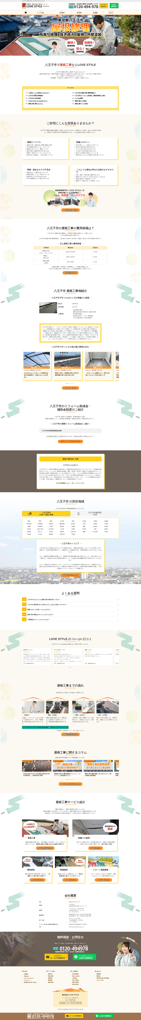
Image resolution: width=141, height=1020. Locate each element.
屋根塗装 (50, 978)
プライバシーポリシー (29, 978)
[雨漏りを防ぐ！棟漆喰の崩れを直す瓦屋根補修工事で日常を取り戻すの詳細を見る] (67, 359)
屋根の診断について (103, 880)
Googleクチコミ (30, 663)
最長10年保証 (75, 982)
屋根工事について (36, 367)
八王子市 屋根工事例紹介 (35, 95)
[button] (117, 367)
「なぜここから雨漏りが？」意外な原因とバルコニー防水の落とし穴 (97, 374)
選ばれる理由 (75, 984)
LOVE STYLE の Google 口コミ (38, 101)
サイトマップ (27, 980)
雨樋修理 (50, 980)
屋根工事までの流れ (81, 101)
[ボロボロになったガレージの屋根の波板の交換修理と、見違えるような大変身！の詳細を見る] (37, 359)
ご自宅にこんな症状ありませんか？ (39, 93)
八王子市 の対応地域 (34, 98)
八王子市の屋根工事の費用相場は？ (85, 93)
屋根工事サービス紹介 (81, 103)
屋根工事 (50, 973)
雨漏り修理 (50, 976)
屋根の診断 (50, 982)
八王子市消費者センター (63, 483)
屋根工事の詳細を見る (45, 848)
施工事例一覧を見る (70, 388)
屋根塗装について (37, 880)
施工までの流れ (76, 976)
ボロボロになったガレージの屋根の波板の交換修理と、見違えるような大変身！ (36, 375)
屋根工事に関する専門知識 (103, 978)
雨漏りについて (98, 367)
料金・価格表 (75, 980)
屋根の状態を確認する (70, 210)
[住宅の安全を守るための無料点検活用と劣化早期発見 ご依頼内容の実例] (36, 770)
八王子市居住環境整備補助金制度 (52, 430)
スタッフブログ (100, 980)
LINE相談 (74, 978)
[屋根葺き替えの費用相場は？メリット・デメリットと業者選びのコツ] (67, 770)
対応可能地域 (75, 973)
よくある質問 (79, 98)
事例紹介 (99, 976)
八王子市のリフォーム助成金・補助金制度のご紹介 (90, 95)
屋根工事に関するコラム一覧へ (70, 784)
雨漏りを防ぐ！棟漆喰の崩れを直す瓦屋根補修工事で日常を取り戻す (67, 374)
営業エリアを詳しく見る (70, 575)
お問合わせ (26, 976)
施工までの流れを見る (70, 734)
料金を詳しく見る (70, 272)
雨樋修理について (70, 880)
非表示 (72, 87)
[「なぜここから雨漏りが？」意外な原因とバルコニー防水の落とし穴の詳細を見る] (98, 359)
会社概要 (95, 12)
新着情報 (99, 973)
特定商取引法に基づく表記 (30, 982)
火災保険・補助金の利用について (70, 441)
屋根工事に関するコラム (35, 103)
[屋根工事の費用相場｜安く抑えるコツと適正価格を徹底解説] (98, 770)
